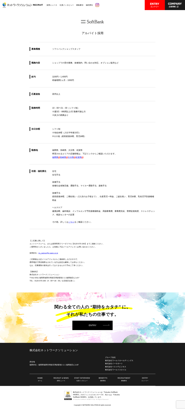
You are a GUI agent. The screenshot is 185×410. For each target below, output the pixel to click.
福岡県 (55, 157)
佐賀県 (79, 157)
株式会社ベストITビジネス (115, 367)
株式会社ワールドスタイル (115, 370)
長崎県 (63, 157)
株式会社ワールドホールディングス (119, 360)
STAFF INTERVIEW (82, 379)
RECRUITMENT (124, 379)
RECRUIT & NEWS (61, 379)
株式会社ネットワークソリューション (54, 350)
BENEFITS (103, 379)
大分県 (71, 157)
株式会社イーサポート (114, 363)
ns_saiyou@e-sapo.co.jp (48, 253)
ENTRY (92, 325)
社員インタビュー (67, 5)
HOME (40, 379)
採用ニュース (52, 5)
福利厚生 (89, 5)
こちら (71, 222)
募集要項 (79, 5)
